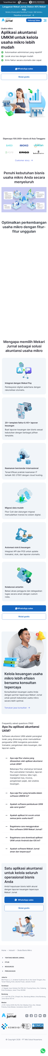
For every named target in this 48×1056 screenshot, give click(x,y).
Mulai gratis (24, 77)
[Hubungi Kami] (42, 1050)
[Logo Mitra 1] (22, 2)
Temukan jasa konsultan (15, 707)
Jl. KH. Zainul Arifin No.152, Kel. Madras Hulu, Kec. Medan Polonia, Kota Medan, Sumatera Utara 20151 (21, 1006)
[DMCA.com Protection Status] (38, 1026)
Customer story (22, 160)
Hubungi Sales (34, 20)
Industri (12, 950)
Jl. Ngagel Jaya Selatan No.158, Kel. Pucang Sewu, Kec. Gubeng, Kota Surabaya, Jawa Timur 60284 (23, 989)
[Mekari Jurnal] (7, 20)
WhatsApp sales (25, 68)
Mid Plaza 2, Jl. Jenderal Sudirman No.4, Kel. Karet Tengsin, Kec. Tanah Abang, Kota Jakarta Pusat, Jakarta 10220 (23, 981)
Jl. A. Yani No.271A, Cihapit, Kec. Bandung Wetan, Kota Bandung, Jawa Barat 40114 (23, 997)
